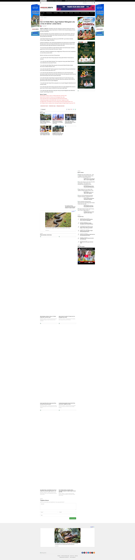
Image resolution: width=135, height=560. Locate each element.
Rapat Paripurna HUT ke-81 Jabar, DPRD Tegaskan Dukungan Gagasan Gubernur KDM (89, 193)
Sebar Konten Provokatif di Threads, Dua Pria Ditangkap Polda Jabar (52, 97)
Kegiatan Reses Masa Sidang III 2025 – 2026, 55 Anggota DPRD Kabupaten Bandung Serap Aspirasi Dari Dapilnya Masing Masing (89, 179)
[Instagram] (86, 553)
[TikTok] (92, 553)
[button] (92, 3)
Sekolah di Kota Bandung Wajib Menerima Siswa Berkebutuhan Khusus (87, 235)
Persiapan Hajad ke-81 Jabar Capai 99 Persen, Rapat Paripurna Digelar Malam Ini (89, 212)
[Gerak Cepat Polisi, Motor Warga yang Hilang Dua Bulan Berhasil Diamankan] (70, 117)
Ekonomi (66, 12)
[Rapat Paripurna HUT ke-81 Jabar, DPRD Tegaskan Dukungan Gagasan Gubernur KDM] (86, 190)
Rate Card (72, 555)
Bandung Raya (49, 12)
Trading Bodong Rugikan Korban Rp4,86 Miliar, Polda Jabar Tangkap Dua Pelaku (54, 100)
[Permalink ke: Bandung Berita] (41, 25)
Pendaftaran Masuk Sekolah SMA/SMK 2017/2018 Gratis (87, 239)
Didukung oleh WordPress (64, 557)
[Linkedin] (88, 553)
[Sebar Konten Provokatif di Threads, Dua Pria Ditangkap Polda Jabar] (58, 117)
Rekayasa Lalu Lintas (60, 105)
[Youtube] (90, 553)
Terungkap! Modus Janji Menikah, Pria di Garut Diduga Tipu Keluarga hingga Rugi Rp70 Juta (56, 101)
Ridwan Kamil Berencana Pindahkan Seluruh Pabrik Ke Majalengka (86, 220)
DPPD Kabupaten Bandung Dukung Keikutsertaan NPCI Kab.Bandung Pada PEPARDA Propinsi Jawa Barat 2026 (89, 206)
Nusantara (56, 12)
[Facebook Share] (67, 109)
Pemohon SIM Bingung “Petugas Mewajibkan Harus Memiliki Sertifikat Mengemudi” (86, 223)
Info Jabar (42, 12)
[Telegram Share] (73, 109)
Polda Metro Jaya (52, 105)
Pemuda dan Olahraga (85, 12)
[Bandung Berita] (46, 7)
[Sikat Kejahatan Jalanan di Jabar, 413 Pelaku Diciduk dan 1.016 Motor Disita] (45, 117)
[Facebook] (82, 553)
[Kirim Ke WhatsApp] (75, 109)
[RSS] (94, 553)
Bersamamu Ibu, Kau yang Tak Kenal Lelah (86, 242)
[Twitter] (84, 553)
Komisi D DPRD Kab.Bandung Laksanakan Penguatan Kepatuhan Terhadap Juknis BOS (89, 199)
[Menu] (41, 3)
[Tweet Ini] (69, 109)
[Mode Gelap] (94, 3)
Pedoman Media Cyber (65, 555)
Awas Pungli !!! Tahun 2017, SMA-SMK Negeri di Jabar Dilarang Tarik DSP (86, 227)
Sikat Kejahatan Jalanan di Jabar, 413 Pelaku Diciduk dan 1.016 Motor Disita (53, 95)
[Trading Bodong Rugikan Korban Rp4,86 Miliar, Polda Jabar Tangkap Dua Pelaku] (45, 129)
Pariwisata (92, 12)
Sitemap (76, 555)
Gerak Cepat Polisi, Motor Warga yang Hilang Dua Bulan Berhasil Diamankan (53, 98)
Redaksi (59, 555)
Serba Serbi (71, 12)
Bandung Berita (44, 25)
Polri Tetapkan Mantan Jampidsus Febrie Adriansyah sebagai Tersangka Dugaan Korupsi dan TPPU (57, 103)
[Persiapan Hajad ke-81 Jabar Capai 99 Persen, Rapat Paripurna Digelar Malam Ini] (86, 209)
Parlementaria (76, 12)
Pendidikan (61, 12)
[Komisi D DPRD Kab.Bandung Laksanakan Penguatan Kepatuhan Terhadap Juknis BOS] (86, 196)
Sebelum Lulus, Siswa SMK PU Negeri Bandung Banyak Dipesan (86, 231)
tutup (38, 4)
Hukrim (42, 14)
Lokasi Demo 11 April (44, 105)
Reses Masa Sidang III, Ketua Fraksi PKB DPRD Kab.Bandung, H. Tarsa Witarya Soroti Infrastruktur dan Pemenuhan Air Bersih (89, 187)
